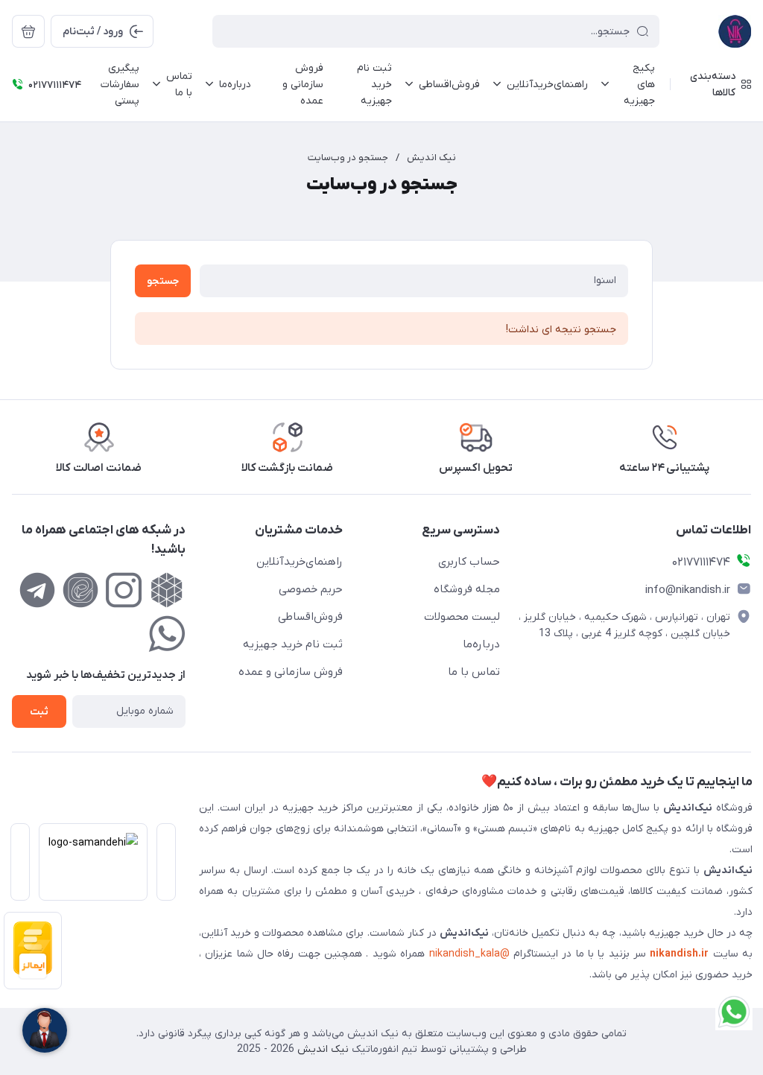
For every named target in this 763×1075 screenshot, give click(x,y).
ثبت (39, 712)
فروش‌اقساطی (310, 616)
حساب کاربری (469, 561)
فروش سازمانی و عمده (290, 672)
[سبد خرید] (28, 31)
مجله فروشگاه (467, 589)
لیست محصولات (462, 616)
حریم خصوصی (311, 589)
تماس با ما (474, 672)
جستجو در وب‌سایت (348, 157)
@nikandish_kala (469, 954)
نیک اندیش (431, 157)
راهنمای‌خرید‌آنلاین (299, 561)
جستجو (163, 281)
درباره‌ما (481, 644)
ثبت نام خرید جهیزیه (293, 644)
